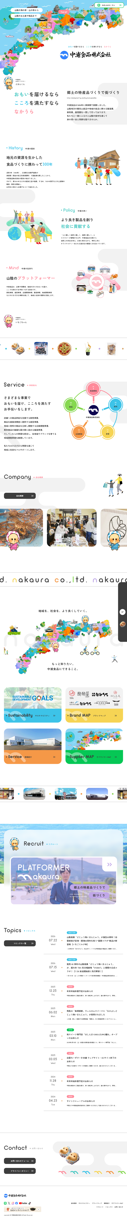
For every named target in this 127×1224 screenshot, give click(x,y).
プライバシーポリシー (20, 1171)
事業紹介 (107, 1203)
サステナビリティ (84, 1203)
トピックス (109, 1207)
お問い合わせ (118, 1207)
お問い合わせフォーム (20, 1161)
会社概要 (19, 495)
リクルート (99, 1207)
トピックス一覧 (19, 943)
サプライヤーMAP (117, 1203)
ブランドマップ (97, 1203)
